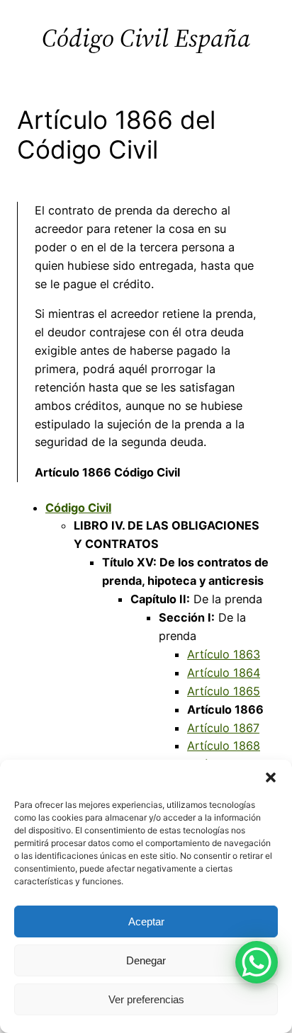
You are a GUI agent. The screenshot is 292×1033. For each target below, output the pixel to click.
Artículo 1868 (223, 745)
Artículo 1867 (223, 728)
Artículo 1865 (223, 691)
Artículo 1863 (223, 654)
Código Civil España (146, 38)
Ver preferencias (146, 999)
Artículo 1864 (223, 673)
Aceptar (146, 921)
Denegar (146, 960)
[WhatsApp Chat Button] (256, 962)
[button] (271, 777)
